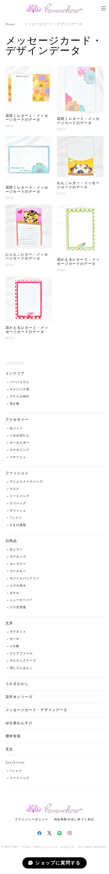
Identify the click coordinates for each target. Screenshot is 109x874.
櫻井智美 (13, 736)
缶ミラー (16, 549)
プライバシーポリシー (31, 819)
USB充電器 (18, 607)
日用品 (11, 541)
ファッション (17, 473)
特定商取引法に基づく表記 (74, 819)
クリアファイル (21, 653)
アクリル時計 (20, 396)
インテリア (15, 373)
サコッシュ (18, 510)
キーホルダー (20, 442)
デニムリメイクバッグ (26, 481)
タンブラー (18, 564)
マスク (15, 489)
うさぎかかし (17, 684)
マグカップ (18, 556)
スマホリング (20, 450)
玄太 (9, 749)
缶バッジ (16, 428)
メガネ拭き (18, 585)
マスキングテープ (23, 660)
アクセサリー (17, 420)
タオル (15, 593)
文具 (9, 623)
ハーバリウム (20, 382)
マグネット (18, 631)
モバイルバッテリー (25, 578)
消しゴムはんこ (21, 668)
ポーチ (15, 639)
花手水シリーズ (19, 697)
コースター (18, 571)
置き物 (15, 403)
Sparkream (15, 762)
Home (10, 24)
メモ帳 (15, 646)
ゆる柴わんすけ (19, 723)
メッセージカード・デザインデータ (37, 710)
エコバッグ (18, 503)
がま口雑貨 (18, 525)
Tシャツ (16, 517)
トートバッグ (20, 496)
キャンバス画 (20, 389)
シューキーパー (21, 600)
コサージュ (18, 457)
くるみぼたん (20, 435)
